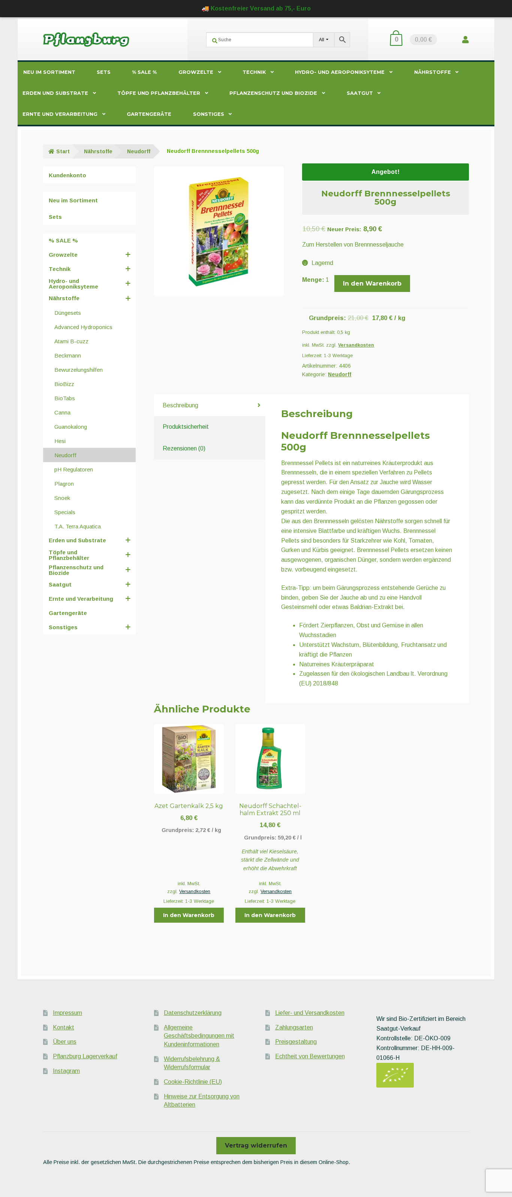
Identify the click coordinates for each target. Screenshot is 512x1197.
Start (63, 151)
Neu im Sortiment (49, 72)
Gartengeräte (149, 114)
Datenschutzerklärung (193, 1013)
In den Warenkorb (372, 283)
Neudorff (138, 151)
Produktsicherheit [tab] (186, 426)
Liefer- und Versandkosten (309, 1013)
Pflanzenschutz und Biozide (273, 93)
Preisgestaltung (296, 1041)
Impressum (67, 1013)
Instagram (66, 1071)
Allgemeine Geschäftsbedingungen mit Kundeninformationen (199, 1035)
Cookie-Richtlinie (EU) (193, 1082)
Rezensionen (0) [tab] (184, 448)
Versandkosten (356, 345)
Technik (254, 72)
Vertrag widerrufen (256, 1145)
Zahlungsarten (294, 1027)
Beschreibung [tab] (180, 405)
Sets (104, 72)
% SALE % (144, 72)
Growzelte (195, 72)
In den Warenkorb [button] (188, 915)
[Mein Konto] (465, 39)
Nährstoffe (432, 72)
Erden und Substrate (55, 93)
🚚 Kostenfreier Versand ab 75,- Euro (256, 8)
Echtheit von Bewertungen (310, 1056)
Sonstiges (208, 114)
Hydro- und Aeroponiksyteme (340, 72)
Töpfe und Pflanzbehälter (158, 93)
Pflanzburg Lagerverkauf (85, 1056)
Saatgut (360, 93)
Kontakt (63, 1027)
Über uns (64, 1041)
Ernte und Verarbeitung (59, 114)
